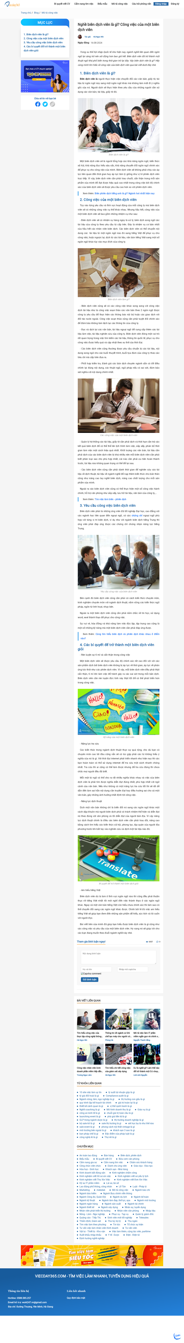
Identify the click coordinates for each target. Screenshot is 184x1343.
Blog (36, 12)
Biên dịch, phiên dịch (131, 1155)
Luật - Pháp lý (140, 1186)
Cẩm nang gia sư (88, 1162)
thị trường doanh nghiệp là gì (129, 1120)
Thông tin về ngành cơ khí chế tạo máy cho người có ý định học (118, 1035)
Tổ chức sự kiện (135, 1224)
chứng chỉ (137, 515)
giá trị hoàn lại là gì (128, 1102)
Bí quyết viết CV (62, 3)
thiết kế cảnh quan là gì (91, 1106)
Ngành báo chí (142, 1190)
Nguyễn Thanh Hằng (142, 1040)
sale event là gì (87, 1126)
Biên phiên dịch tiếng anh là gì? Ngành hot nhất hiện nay (125, 193)
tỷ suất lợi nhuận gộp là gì (121, 1092)
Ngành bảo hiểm (87, 1193)
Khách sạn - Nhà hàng (117, 1169)
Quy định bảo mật (76, 1298)
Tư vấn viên (131, 1228)
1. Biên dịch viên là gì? (36, 34)
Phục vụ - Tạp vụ (120, 1214)
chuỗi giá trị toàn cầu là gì (120, 1113)
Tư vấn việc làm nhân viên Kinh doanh (98, 1228)
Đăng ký (175, 3)
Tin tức (116, 1224)
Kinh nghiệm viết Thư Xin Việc (94, 1179)
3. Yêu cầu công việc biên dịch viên (43, 42)
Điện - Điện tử (133, 1235)
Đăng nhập (161, 3)
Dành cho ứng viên (117, 1165)
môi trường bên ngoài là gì (92, 1130)
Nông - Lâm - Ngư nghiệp (92, 1214)
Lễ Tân (122, 1186)
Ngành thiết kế (86, 1207)
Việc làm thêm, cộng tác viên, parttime (131, 1231)
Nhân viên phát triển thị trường (94, 1210)
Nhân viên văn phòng (128, 1210)
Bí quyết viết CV (104, 1159)
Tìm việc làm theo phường (92, 1224)
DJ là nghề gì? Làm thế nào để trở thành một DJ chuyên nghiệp (147, 1070)
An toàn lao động (88, 1155)
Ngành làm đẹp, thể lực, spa (116, 1200)
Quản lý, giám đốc (144, 1214)
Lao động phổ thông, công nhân (95, 1186)
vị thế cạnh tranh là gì (121, 1106)
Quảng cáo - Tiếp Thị (90, 1217)
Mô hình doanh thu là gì (119, 1109)
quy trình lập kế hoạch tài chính (95, 1102)
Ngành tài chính (136, 1203)
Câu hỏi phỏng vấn (141, 3)
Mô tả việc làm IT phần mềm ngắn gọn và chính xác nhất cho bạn (147, 1035)
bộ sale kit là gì (87, 1123)
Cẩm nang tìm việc (83, 3)
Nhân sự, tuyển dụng (135, 1207)
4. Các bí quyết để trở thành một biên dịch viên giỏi (44, 48)
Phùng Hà (109, 1040)
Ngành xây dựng (109, 1207)
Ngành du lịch (120, 1197)
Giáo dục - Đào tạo (143, 1165)
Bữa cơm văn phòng (129, 1159)
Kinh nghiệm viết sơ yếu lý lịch (133, 1176)
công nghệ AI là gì (88, 1137)
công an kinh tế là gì (89, 1113)
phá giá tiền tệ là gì (117, 1116)
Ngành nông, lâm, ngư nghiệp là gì (96, 1099)
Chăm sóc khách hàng (141, 1162)
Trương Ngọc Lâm (84, 1075)
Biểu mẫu (102, 3)
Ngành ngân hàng (88, 1203)
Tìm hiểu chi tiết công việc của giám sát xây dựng (118, 1070)
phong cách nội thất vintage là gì (118, 1126)
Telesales (143, 1217)
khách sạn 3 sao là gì (124, 1130)
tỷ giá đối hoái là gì (89, 1095)
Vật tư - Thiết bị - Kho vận (92, 1231)
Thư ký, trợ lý (114, 1221)
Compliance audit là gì (117, 1095)
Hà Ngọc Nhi (98, 37)
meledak (101, 1190)
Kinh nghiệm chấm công (124, 1172)
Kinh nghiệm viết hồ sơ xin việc (95, 1176)
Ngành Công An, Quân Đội (92, 1197)
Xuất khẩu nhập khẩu (90, 1235)
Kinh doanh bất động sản (92, 1172)
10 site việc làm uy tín (90, 1092)
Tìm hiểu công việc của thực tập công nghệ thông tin (89, 1035)
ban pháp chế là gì (88, 1133)
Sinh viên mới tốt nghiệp (120, 1217)
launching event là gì (89, 1116)
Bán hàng (109, 1155)
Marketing (84, 1190)
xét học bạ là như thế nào (141, 1123)
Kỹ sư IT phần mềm (89, 1183)
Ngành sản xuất (113, 1203)
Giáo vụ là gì (144, 1109)
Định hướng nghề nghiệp (92, 1238)
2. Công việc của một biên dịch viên (43, 38)
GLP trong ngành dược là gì (93, 1120)
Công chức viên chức (90, 1165)
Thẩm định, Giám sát (90, 1221)
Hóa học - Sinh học (89, 1169)
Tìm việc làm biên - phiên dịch (110, 499)
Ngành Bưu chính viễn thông (117, 1193)
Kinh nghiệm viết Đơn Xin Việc (132, 1179)
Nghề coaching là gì (89, 1109)
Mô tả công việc (120, 3)
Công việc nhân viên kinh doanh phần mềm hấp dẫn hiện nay (89, 1070)
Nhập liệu (150, 1210)
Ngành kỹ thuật (87, 1200)
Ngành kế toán (141, 1197)
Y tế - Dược (113, 1235)
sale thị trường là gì (111, 1123)
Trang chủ (26, 12)
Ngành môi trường (146, 1200)
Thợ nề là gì (110, 1137)
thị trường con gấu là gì (133, 1099)
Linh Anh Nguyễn (140, 1075)
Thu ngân (132, 1221)
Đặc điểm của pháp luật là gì (119, 1133)
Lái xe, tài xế (112, 1183)
